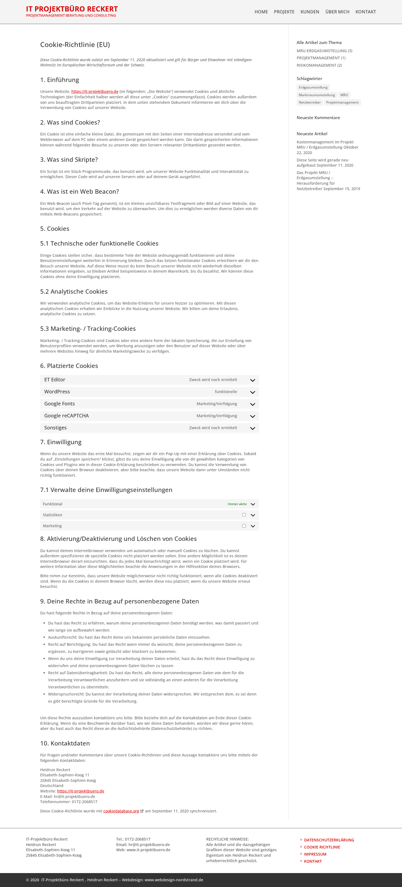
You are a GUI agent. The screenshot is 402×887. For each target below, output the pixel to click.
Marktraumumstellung (317, 95)
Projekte (284, 12)
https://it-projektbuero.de (94, 91)
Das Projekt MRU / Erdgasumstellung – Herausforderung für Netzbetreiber (316, 180)
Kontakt (366, 12)
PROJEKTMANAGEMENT (318, 57)
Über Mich (337, 12)
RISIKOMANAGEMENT (316, 65)
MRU (344, 95)
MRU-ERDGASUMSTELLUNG (322, 50)
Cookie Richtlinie (322, 847)
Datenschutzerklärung (329, 839)
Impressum (315, 854)
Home (261, 12)
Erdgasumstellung (313, 87)
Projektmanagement (342, 102)
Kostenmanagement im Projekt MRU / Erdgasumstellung (325, 144)
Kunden (310, 12)
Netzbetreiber (310, 102)
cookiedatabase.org (121, 811)
